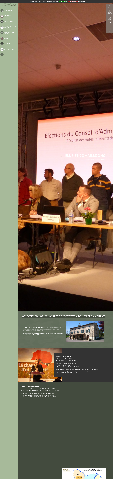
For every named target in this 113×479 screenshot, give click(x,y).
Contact (6, 54)
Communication (9, 49)
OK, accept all (63, 1)
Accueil (86, 159)
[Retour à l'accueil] (9, 4)
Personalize (81, 1)
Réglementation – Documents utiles (9, 32)
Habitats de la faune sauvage (10, 27)
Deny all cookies (73, 1)
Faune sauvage (8, 21)
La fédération (8, 11)
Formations (7, 43)
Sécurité (6, 38)
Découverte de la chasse (9, 16)
